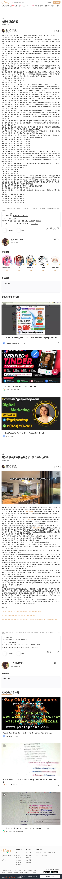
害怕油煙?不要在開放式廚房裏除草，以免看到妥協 (19, 615)
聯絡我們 (35, 872)
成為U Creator (27, 6)
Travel (12, 870)
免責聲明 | (11, 872)
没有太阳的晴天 (11, 30)
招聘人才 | (29, 872)
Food (26, 870)
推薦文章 (40, 6)
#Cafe (53, 853)
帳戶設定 (28, 855)
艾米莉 (43, 267)
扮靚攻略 (31, 221)
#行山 (41, 853)
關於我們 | (5, 872)
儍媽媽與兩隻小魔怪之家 (6, 267)
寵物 (26, 221)
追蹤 (57, 31)
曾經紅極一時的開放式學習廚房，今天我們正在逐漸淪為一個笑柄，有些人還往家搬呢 (30, 619)
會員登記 (49, 2)
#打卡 (45, 853)
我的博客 (28, 862)
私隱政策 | (23, 872)
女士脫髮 (54, 39)
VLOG (18, 855)
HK (16, 870)
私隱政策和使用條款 (10, 877)
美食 (19, 221)
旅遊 (15, 221)
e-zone (34, 870)
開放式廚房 (29, 512)
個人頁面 (28, 853)
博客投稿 (18, 865)
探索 (36, 6)
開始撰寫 (56, 2)
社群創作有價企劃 (7, 6)
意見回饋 (18, 862)
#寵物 (37, 853)
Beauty (21, 870)
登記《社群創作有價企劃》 (20, 216)
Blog (30, 870)
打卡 (11, 221)
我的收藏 (28, 857)
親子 (23, 221)
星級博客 (47, 6)
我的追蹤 (28, 860)
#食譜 (49, 853)
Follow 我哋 (34, 224)
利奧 (19, 267)
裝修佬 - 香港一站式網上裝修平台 (31, 267)
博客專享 (53, 6)
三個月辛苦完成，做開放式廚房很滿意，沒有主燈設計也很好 (22, 611)
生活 (3, 18)
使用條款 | (17, 872)
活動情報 (38, 221)
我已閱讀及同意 (50, 876)
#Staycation (40, 855)
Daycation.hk (55, 267)
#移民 (46, 855)
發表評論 (6, 283)
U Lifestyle (5, 870)
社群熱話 (17, 6)
